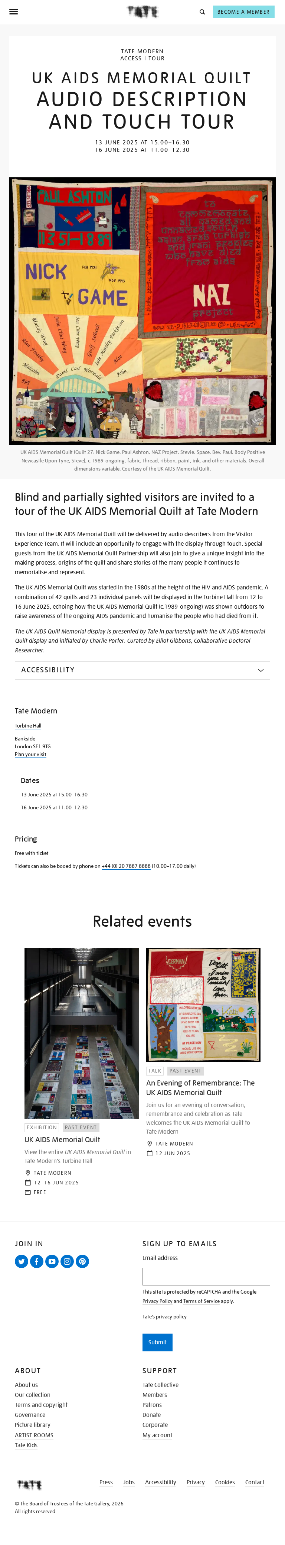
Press (106, 1482)
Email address (160, 1258)
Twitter (23, 1267)
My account (157, 1435)
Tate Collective (160, 1385)
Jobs (129, 1482)
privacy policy (171, 1316)
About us (26, 1385)
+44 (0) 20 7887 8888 (126, 866)
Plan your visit (30, 754)
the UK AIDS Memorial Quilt (81, 534)
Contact (254, 1482)
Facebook (38, 1267)
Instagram (68, 1267)
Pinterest (84, 1267)
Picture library (32, 1425)
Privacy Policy (157, 1301)
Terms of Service (201, 1301)
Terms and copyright (41, 1405)
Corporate (155, 1425)
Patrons (152, 1405)
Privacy (196, 1482)
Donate (151, 1415)
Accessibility (160, 1482)
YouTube (53, 1267)
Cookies (225, 1482)
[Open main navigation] (67, 11)
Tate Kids (26, 1445)
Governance (30, 1415)
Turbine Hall (28, 725)
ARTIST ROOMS (34, 1435)
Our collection (32, 1395)
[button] (202, 12)
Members (154, 1395)
